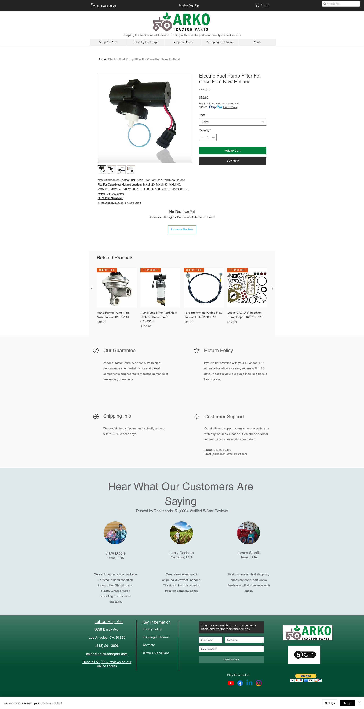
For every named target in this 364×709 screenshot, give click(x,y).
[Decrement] (202, 137)
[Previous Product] (91, 287)
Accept (348, 703)
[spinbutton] (207, 137)
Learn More (230, 107)
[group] (182, 300)
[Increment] (213, 137)
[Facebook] (240, 683)
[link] (263, 5)
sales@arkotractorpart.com (230, 453)
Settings (330, 703)
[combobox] (232, 122)
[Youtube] (231, 683)
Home (102, 59)
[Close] (359, 703)
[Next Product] (272, 287)
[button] (306, 677)
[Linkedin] (249, 683)
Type (202, 114)
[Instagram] (258, 683)
